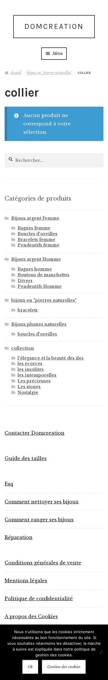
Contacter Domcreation (35, 433)
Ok (30, 666)
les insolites (31, 369)
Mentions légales (26, 580)
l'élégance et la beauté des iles (51, 358)
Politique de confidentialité (39, 598)
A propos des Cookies (31, 616)
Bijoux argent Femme (35, 218)
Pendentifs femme (38, 245)
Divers (25, 280)
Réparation (19, 537)
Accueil (15, 73)
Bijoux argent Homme (36, 259)
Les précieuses (34, 380)
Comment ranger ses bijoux (39, 519)
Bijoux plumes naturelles (39, 324)
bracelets (28, 310)
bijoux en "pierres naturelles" (49, 73)
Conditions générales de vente (43, 563)
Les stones (29, 386)
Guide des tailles (26, 458)
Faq (9, 484)
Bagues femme (34, 228)
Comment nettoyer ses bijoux (42, 502)
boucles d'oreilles (37, 334)
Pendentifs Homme (40, 286)
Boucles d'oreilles (37, 233)
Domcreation (54, 26)
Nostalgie (28, 392)
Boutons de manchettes (43, 274)
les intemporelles (37, 375)
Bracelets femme (36, 239)
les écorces (30, 363)
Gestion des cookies (63, 666)
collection (22, 348)
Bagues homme (35, 269)
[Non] (101, 652)
